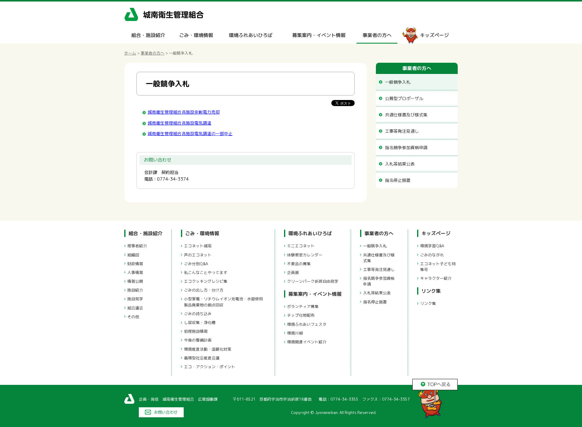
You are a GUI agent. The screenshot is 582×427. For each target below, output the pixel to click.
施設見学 (135, 299)
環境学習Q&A (432, 246)
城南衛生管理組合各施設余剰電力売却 (184, 112)
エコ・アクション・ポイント (209, 366)
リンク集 (431, 291)
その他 (133, 316)
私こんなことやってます (205, 272)
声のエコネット (198, 255)
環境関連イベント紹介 (306, 342)
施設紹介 (135, 290)
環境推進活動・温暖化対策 (207, 349)
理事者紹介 (137, 246)
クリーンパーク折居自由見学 (312, 281)
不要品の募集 (299, 263)
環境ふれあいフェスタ (306, 324)
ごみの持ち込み (198, 313)
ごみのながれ (432, 255)
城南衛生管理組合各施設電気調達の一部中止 (190, 133)
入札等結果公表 (400, 164)
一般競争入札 (397, 82)
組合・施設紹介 (148, 35)
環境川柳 (295, 333)
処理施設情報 (196, 331)
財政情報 (135, 263)
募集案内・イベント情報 (319, 35)
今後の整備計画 (198, 340)
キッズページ (434, 35)
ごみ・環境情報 (196, 35)
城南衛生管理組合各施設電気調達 (179, 123)
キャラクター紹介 (436, 278)
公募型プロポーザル (404, 98)
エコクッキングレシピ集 (205, 281)
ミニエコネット (301, 246)
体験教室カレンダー (305, 255)
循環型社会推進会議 (201, 358)
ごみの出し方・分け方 (203, 290)
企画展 (293, 272)
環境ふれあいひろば (251, 35)
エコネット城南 (198, 246)
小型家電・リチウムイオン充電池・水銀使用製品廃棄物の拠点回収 (223, 301)
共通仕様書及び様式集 (406, 115)
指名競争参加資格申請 (406, 147)
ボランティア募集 (303, 306)
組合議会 (135, 308)
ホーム (130, 53)
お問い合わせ (166, 412)
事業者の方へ (377, 35)
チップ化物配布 (301, 315)
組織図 (133, 255)
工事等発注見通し (402, 131)
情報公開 (135, 281)
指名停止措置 (397, 180)
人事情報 (135, 272)
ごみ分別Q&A (196, 263)
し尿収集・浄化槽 (200, 322)
